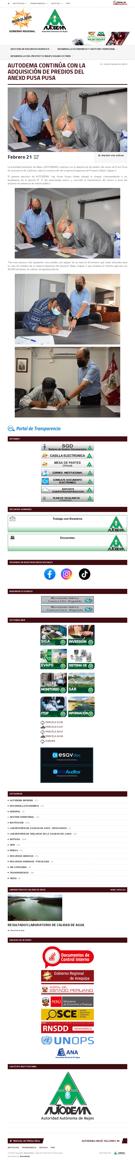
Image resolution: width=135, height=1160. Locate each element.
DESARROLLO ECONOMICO (24, 806)
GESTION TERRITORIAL (22, 817)
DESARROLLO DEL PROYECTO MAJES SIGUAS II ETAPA (40, 56)
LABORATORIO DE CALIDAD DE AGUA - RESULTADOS (38, 828)
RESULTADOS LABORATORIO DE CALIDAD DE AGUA (46, 925)
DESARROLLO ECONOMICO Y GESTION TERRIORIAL (86, 49)
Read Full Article (17, 930)
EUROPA (50, 741)
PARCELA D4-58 (54, 736)
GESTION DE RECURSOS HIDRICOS (30, 49)
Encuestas (67, 537)
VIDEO (13, 878)
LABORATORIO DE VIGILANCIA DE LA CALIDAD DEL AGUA (41, 834)
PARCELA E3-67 (54, 727)
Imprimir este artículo (113, 155)
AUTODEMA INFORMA (21, 800)
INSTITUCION (17, 823)
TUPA (68, 3)
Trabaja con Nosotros (67, 518)
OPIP (12, 845)
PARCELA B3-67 (54, 731)
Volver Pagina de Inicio (115, 64)
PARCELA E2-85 (54, 722)
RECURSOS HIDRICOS (21, 856)
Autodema (25, 1156)
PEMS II (14, 850)
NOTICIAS (15, 839)
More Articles (118, 890)
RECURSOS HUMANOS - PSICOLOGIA (29, 861)
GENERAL (15, 811)
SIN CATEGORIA (18, 867)
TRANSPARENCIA (19, 873)
